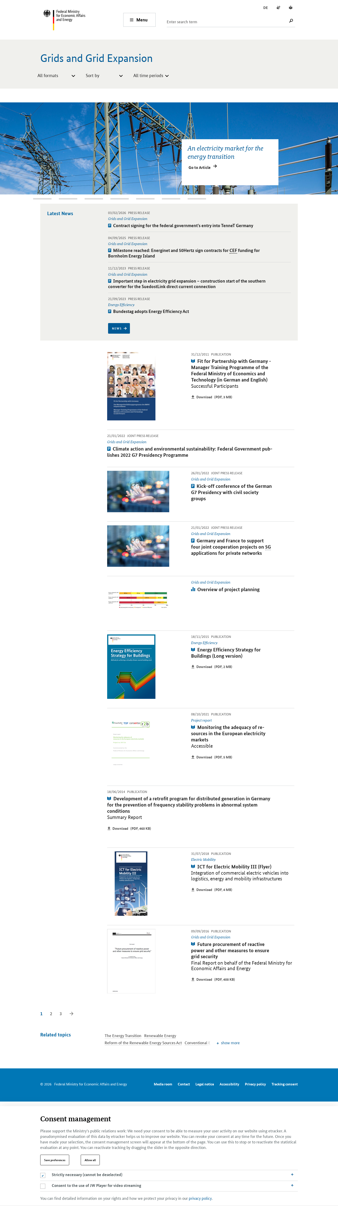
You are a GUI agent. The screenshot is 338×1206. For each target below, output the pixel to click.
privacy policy (200, 1198)
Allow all (90, 1160)
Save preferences (54, 1160)
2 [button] (35, 199)
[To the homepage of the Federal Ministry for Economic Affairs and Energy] (83, 20)
